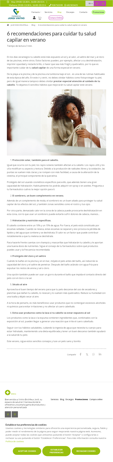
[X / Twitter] (87, 354)
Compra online (55, 18)
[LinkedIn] (100, 354)
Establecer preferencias (56, 451)
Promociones (98, 12)
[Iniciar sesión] (35, 17)
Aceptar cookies (27, 451)
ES (90, 3)
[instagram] (103, 4)
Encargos (70, 12)
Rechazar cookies (85, 451)
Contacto (83, 12)
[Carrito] (40, 17)
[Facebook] (80, 354)
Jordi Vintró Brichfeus (19, 25)
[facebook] (97, 4)
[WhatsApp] (93, 354)
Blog (59, 12)
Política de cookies (15, 441)
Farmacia (36, 12)
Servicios (48, 12)
